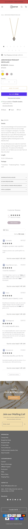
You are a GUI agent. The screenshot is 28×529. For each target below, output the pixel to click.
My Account (4, 469)
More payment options (14, 98)
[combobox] (20, 234)
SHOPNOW (14, 397)
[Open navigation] (2, 7)
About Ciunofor (5, 453)
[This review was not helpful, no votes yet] (23, 258)
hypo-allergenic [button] (6, 189)
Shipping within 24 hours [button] (8, 177)
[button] (14, 31)
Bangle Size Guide (6, 440)
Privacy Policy (5, 445)
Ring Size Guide (5, 442)
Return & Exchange (6, 464)
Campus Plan (4, 437)
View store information (7, 105)
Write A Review (14, 222)
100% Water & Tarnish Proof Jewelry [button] (11, 185)
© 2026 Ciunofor (9, 523)
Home (2, 14)
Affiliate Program (5, 466)
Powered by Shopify (18, 523)
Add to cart (14, 88)
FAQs (2, 472)
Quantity (3, 78)
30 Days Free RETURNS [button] (7, 181)
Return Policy (4, 474)
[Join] (25, 424)
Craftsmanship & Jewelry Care (9, 450)
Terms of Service (5, 447)
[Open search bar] (21, 7)
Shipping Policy (5, 477)
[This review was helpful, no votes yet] (21, 258)
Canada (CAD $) (13, 509)
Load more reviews (14, 374)
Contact (3, 461)
